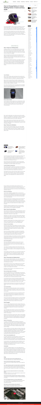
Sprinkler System (30, 61)
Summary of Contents (14, 45)
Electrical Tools (29, 63)
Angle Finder (29, 51)
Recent (35, 5)
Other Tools (35, 1)
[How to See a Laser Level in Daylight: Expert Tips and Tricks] (29, 8)
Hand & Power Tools (30, 28)
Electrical (31, 1)
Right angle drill (29, 58)
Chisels (29, 66)
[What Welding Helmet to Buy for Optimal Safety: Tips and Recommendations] (5, 151)
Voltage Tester (29, 64)
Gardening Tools (29, 60)
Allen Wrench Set (30, 59)
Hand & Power (27, 1)
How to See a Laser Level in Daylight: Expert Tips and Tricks (34, 8)
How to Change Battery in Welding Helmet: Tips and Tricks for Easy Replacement (11, 147)
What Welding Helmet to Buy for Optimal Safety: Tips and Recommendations (11, 151)
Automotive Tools (30, 67)
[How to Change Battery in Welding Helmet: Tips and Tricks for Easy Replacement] (5, 147)
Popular (30, 5)
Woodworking (23, 1)
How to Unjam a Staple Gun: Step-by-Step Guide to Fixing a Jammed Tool (34, 14)
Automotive (14, 1)
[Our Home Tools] (6, 2)
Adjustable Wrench (30, 52)
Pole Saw (29, 62)
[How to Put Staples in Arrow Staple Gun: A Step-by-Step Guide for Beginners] (29, 17)
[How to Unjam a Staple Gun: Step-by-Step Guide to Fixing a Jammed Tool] (29, 14)
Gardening (18, 1)
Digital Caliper (29, 55)
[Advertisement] (14, 41)
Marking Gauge (29, 57)
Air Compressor (29, 68)
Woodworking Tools (30, 65)
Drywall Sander (29, 54)
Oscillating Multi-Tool (30, 53)
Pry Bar (29, 56)
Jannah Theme (8, 404)
